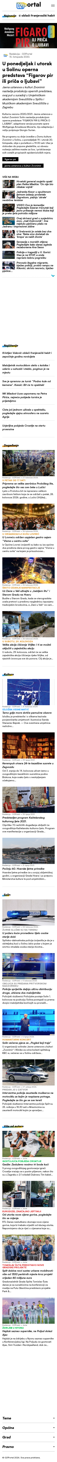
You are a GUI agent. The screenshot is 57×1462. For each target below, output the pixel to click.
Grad (6, 1437)
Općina (8, 1427)
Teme (6, 1418)
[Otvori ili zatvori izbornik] (53, 5)
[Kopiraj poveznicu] (51, 34)
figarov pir (10, 159)
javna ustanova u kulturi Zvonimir (23, 165)
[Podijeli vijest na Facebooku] (51, 29)
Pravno (8, 1446)
